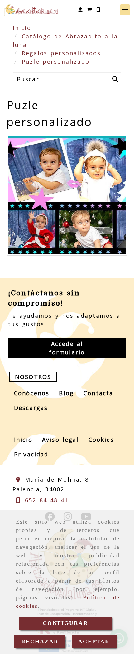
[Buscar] (115, 79)
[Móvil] (98, 9)
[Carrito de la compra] (89, 9)
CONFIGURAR (65, 623)
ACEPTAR (94, 641)
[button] (80, 9)
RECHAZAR (40, 641)
